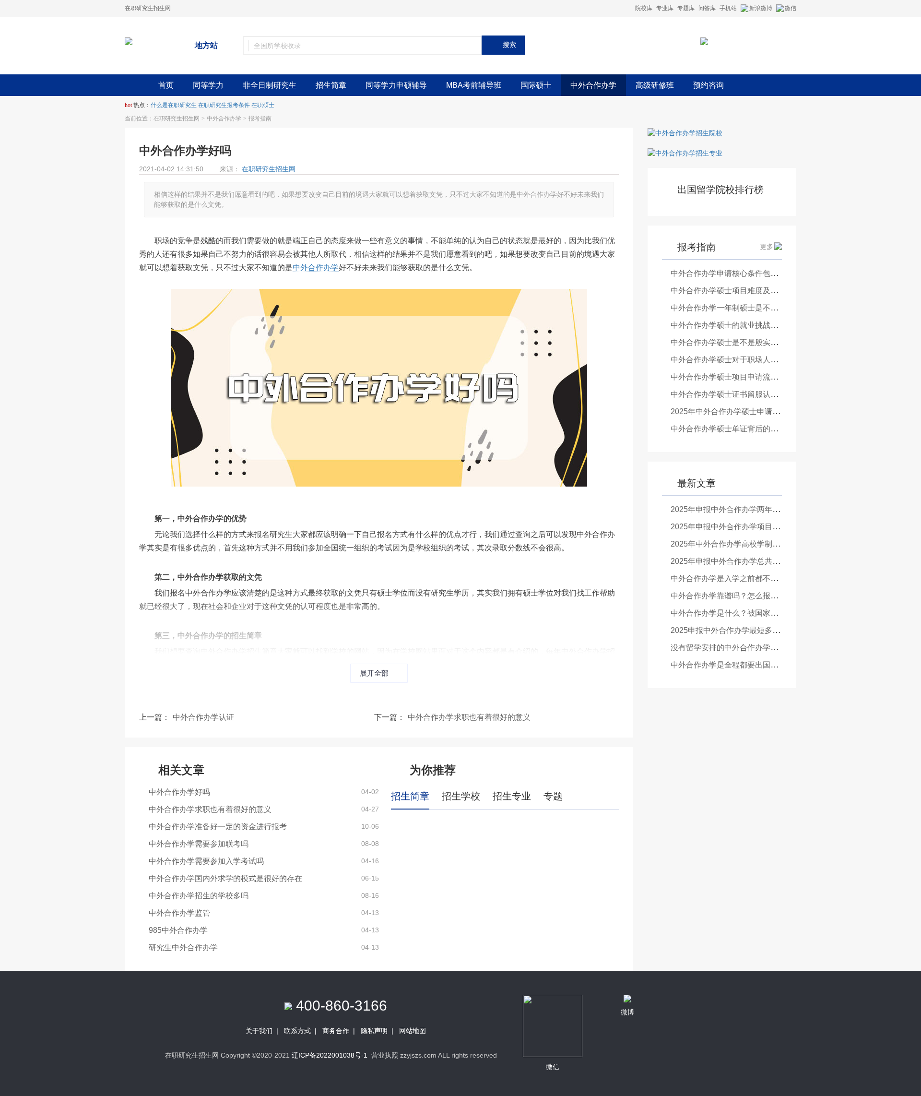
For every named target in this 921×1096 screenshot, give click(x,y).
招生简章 (331, 85)
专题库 (686, 8)
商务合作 (335, 1031)
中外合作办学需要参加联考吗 (198, 844)
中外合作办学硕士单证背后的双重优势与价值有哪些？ (763, 429)
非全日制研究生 (269, 85)
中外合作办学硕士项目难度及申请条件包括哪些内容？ (763, 290)
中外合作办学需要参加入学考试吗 (206, 861)
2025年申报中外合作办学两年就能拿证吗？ (744, 509)
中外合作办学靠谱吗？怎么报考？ (728, 596)
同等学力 (208, 85)
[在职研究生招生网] (128, 41)
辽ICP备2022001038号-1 (329, 1055)
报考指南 (260, 118)
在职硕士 (262, 105)
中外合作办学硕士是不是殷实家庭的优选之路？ (751, 342)
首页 (166, 85)
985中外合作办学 (178, 930)
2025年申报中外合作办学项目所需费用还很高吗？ (756, 527)
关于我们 (259, 1031)
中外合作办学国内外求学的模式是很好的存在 (225, 878)
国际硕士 (535, 85)
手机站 (728, 8)
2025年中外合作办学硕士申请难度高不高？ (744, 411)
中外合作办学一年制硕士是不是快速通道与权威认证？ (763, 308)
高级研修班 (655, 85)
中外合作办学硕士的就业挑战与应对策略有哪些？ (755, 325)
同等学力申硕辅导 (396, 85)
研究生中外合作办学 (183, 947)
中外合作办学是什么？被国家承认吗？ (736, 613)
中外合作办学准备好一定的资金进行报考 (218, 826)
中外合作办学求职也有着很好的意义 (469, 717)
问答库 (707, 8)
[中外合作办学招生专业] (685, 152)
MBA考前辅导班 (473, 85)
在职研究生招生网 (177, 118)
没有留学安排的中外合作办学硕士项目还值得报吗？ (759, 647)
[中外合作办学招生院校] (685, 132)
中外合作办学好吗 (179, 792)
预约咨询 (708, 85)
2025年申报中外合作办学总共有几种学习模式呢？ (756, 561)
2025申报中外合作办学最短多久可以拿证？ (744, 630)
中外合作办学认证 (203, 717)
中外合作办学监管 (179, 913)
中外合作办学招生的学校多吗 (198, 896)
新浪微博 (760, 8)
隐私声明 (374, 1031)
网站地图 (412, 1031)
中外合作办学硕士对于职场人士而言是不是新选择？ (759, 360)
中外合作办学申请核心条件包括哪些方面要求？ (751, 273)
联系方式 (297, 1031)
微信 (790, 8)
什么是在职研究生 (174, 105)
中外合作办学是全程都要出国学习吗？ (736, 665)
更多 (766, 246)
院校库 (643, 8)
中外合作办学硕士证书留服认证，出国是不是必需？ (759, 394)
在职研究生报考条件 (224, 105)
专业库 (664, 8)
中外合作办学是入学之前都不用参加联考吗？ (747, 578)
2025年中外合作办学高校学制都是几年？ (741, 544)
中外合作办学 (593, 85)
